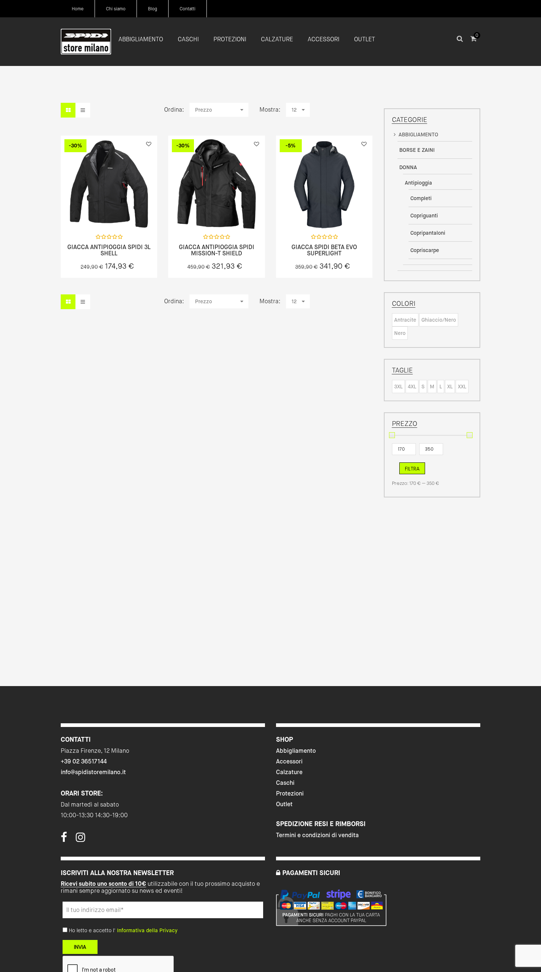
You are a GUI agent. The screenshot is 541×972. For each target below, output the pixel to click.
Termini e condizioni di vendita (317, 835)
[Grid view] (68, 110)
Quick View (89, 212)
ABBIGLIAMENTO (418, 134)
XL (450, 386)
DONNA (408, 167)
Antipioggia (418, 183)
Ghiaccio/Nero (438, 320)
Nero (400, 333)
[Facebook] (64, 839)
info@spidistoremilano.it (93, 772)
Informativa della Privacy (147, 930)
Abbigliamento (296, 750)
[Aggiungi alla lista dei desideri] (149, 144)
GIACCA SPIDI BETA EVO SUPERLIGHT (324, 250)
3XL (398, 386)
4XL (412, 386)
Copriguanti (424, 215)
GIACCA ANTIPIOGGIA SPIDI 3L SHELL (109, 250)
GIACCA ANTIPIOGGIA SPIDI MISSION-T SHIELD (216, 250)
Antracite (405, 320)
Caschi (285, 782)
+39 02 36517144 (84, 761)
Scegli (109, 212)
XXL (462, 386)
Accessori (289, 761)
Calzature (289, 772)
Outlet (284, 804)
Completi (421, 198)
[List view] (82, 110)
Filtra (412, 468)
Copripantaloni (427, 233)
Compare (128, 212)
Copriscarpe (424, 250)
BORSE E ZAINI (417, 150)
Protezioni (290, 793)
